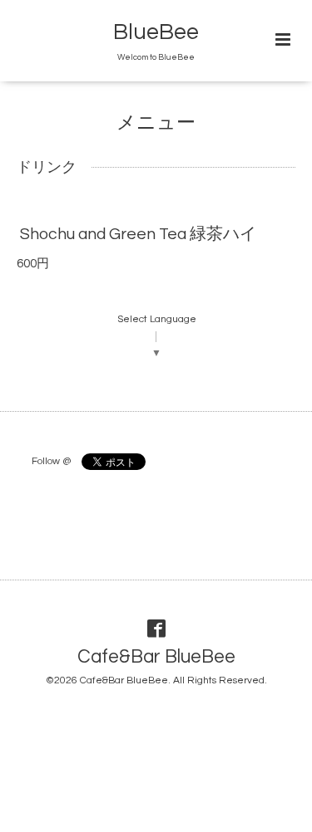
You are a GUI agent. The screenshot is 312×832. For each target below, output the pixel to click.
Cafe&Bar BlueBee (156, 657)
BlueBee (156, 32)
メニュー (156, 123)
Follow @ (51, 461)
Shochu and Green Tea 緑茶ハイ (138, 234)
